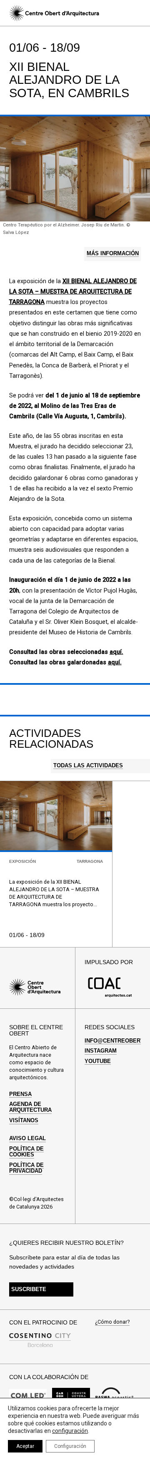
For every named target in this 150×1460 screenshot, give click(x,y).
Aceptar (25, 1446)
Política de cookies (26, 1152)
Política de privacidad (26, 1168)
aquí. (116, 652)
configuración (70, 1430)
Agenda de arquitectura (30, 1107)
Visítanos (23, 1120)
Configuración (70, 1446)
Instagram (101, 1051)
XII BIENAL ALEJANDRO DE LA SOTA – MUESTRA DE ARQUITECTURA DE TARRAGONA (73, 292)
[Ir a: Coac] (110, 995)
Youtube (98, 1061)
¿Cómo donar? (112, 1322)
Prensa (20, 1094)
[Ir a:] (28, 1397)
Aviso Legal (27, 1138)
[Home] (54, 13)
